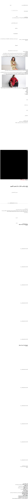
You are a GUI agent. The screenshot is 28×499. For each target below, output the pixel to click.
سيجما (27, 179)
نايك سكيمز (26, 56)
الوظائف (25, 489)
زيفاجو (3, 56)
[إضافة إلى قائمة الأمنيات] (20, 206)
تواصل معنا (26, 487)
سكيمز (18, 56)
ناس (15, 73)
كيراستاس (24, 55)
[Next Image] (22, 147)
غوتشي (6, 54)
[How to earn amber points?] (22, 195)
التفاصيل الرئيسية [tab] (22, 209)
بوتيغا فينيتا (16, 53)
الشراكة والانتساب (22, 489)
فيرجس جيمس (14, 54)
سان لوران (23, 56)
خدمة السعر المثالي (12, 492)
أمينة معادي (23, 53)
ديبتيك (25, 54)
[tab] (22, 126)
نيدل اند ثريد (14, 73)
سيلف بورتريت (20, 56)
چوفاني (26, 55)
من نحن (27, 489)
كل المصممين (26, 53)
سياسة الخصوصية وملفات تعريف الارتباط (19, 492)
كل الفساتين (26, 72)
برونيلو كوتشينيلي (12, 53)
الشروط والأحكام (26, 492)
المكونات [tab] (20, 209)
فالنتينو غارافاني (6, 56)
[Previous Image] (22, 136)
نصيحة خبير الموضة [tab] (26, 209)
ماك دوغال (17, 73)
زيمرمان (2, 56)
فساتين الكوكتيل (22, 72)
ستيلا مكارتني (13, 56)
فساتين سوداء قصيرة (8, 72)
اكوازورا (21, 53)
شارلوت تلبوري (7, 53)
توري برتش (11, 56)
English (10, 5)
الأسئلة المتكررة (23, 487)
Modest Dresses (4, 72)
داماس (27, 54)
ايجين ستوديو (24, 73)
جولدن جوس (8, 54)
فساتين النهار (18, 72)
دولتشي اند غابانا (23, 54)
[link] (13, 17)
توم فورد (9, 56)
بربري (9, 53)
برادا (24, 56)
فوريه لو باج (17, 54)
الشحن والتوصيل (26, 494)
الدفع (21, 487)
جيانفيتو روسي (11, 54)
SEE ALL (27, 225)
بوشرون (14, 53)
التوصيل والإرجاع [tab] (17, 209)
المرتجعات (23, 494)
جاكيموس (5, 54)
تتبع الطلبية (19, 487)
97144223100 (19, 497)
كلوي (5, 53)
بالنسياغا (19, 53)
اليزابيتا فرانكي (20, 54)
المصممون (26, 69)
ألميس (27, 73)
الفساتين (27, 87)
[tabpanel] (14, 211)
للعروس (24, 72)
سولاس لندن (16, 56)
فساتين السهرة (15, 72)
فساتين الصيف (12, 72)
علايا (24, 53)
